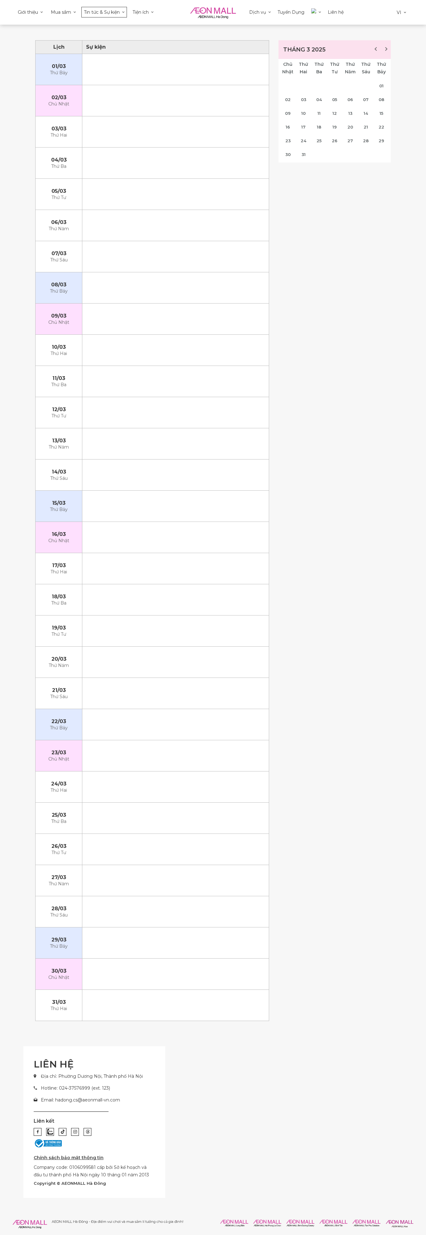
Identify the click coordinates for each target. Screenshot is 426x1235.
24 (303, 140)
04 (319, 99)
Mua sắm (61, 12)
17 (303, 126)
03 (303, 99)
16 (288, 126)
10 (303, 113)
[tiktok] (62, 1132)
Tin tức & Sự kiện (102, 12)
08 (381, 99)
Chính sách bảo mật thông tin (69, 1157)
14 (366, 113)
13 (350, 113)
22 (381, 126)
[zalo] (50, 1132)
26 (334, 140)
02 (288, 99)
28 (366, 140)
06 (350, 99)
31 (304, 154)
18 (319, 126)
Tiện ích (141, 12)
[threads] (87, 1132)
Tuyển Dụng (291, 12)
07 (366, 99)
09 (288, 113)
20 (350, 126)
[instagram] (75, 1132)
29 (381, 140)
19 (334, 126)
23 (288, 140)
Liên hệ (336, 12)
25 (319, 140)
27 (350, 140)
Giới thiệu (28, 12)
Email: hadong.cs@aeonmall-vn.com (80, 1100)
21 (366, 126)
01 (381, 85)
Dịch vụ (257, 12)
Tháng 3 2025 (304, 49)
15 (381, 113)
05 (334, 99)
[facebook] (37, 1132)
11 (319, 113)
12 (334, 113)
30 (288, 154)
